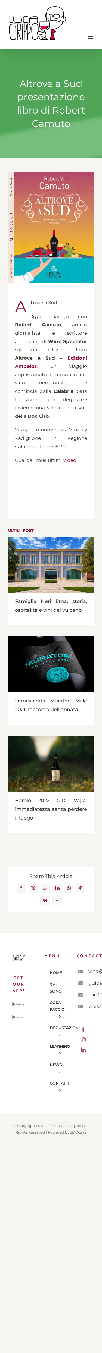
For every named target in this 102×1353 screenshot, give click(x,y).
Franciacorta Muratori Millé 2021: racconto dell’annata (51, 664)
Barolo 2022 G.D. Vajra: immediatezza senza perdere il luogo (51, 764)
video (69, 460)
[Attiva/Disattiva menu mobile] (91, 38)
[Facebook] (83, 1029)
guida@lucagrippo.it (89, 983)
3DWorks (78, 1132)
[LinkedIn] (83, 1049)
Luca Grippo (70, 1125)
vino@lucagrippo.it (89, 971)
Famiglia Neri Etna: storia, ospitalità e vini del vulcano (51, 565)
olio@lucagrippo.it (89, 995)
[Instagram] (83, 1039)
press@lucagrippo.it (89, 1006)
